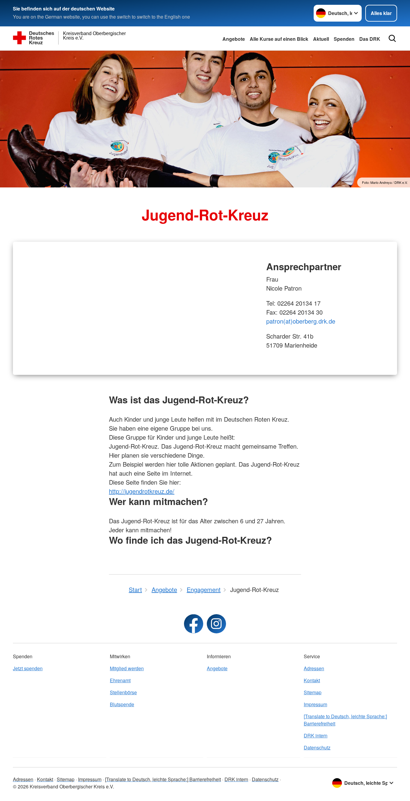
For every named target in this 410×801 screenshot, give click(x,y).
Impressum (315, 704)
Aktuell (321, 38)
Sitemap (312, 692)
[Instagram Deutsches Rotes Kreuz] (216, 623)
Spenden (344, 38)
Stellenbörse (123, 692)
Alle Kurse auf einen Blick (279, 38)
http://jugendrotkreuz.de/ (141, 491)
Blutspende (122, 704)
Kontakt (312, 680)
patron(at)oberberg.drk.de (300, 321)
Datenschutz (317, 747)
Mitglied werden (127, 668)
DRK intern (315, 735)
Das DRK (369, 38)
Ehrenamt (120, 680)
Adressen (314, 668)
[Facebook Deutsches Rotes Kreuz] (193, 623)
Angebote (233, 38)
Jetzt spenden (28, 668)
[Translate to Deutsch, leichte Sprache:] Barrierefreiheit (345, 720)
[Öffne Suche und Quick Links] (392, 38)
